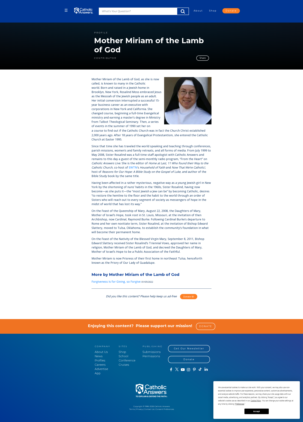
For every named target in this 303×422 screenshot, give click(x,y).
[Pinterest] (194, 370)
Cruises (124, 365)
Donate (231, 10)
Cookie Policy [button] (256, 401)
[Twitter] (177, 370)
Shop (213, 10)
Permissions (151, 356)
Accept (256, 411)
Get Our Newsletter (189, 348)
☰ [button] (66, 10)
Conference (127, 360)
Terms (132, 409)
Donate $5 (188, 296)
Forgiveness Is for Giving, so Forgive (116, 281)
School (123, 356)
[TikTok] (200, 370)
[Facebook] (171, 370)
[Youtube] (183, 370)
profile (101, 32)
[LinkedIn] (206, 370)
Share (202, 58)
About (198, 10)
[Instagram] (188, 370)
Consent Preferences (165, 409)
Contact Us (149, 409)
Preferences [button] (239, 404)
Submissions (152, 352)
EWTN (133, 167)
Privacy (139, 409)
